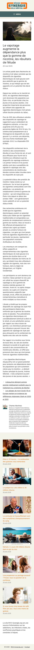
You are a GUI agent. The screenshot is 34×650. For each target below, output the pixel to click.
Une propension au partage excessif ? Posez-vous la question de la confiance (16, 577)
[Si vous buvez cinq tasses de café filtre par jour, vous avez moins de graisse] (17, 602)
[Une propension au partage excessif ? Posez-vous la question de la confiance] (17, 571)
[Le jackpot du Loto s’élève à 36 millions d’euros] (17, 484)
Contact (27, 647)
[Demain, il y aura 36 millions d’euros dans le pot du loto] (17, 543)
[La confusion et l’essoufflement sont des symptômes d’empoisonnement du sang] (17, 512)
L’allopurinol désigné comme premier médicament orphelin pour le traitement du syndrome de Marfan (17, 385)
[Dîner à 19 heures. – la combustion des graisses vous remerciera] (17, 455)
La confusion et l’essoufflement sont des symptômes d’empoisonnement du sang (16, 518)
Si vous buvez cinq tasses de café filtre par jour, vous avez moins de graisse (16, 608)
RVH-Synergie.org (17, 647)
